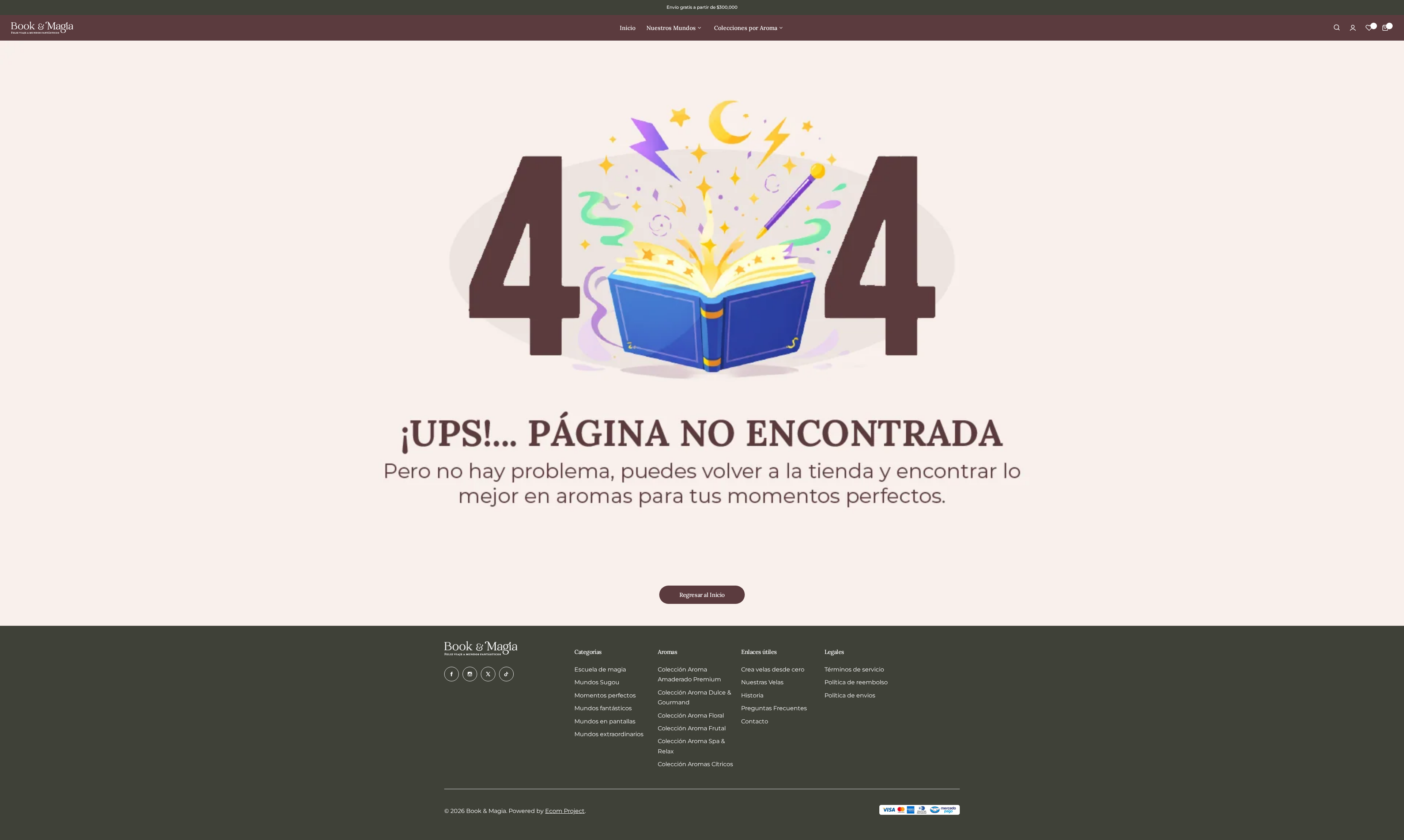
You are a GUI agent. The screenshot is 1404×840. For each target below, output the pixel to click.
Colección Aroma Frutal (692, 728)
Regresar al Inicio (702, 594)
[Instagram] (470, 674)
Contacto (754, 721)
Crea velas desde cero (772, 669)
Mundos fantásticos (603, 708)
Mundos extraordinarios (609, 734)
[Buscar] (1337, 28)
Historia (752, 695)
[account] (1353, 28)
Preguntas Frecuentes (774, 708)
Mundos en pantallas (604, 721)
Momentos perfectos (605, 695)
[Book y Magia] (42, 28)
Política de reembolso (856, 682)
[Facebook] (451, 674)
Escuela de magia (600, 669)
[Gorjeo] (488, 674)
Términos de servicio (854, 669)
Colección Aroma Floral (691, 715)
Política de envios (849, 695)
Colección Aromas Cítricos (695, 764)
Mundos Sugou (596, 682)
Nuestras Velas (762, 682)
